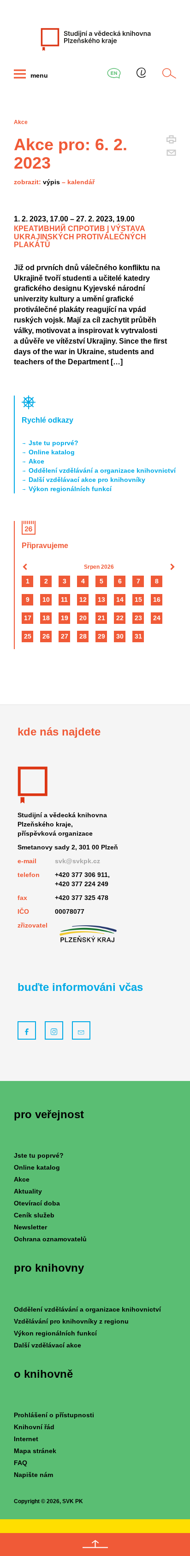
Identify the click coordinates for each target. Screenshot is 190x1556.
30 (120, 636)
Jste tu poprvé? (53, 443)
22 (120, 618)
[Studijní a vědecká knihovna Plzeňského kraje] (95, 39)
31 (138, 636)
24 (156, 618)
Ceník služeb (34, 1215)
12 (83, 599)
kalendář (81, 182)
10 (46, 599)
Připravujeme (45, 545)
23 (138, 618)
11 (64, 599)
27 (64, 636)
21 (101, 618)
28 (83, 636)
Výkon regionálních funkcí (70, 488)
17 (27, 618)
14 (120, 599)
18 (46, 618)
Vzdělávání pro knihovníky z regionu (71, 1321)
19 (64, 618)
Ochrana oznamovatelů (50, 1239)
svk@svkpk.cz (77, 861)
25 (27, 636)
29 (101, 636)
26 (46, 636)
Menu (38, 75)
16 (156, 599)
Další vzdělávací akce (47, 1345)
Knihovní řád (34, 1427)
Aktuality (28, 1191)
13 (101, 599)
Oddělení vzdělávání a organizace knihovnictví (102, 470)
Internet (26, 1439)
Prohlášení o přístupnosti (54, 1415)
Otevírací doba (37, 1203)
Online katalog (52, 452)
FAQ (20, 1462)
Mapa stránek (35, 1450)
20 (83, 618)
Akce (36, 461)
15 (138, 599)
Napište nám (33, 1474)
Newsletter (30, 1227)
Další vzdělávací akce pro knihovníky (87, 479)
